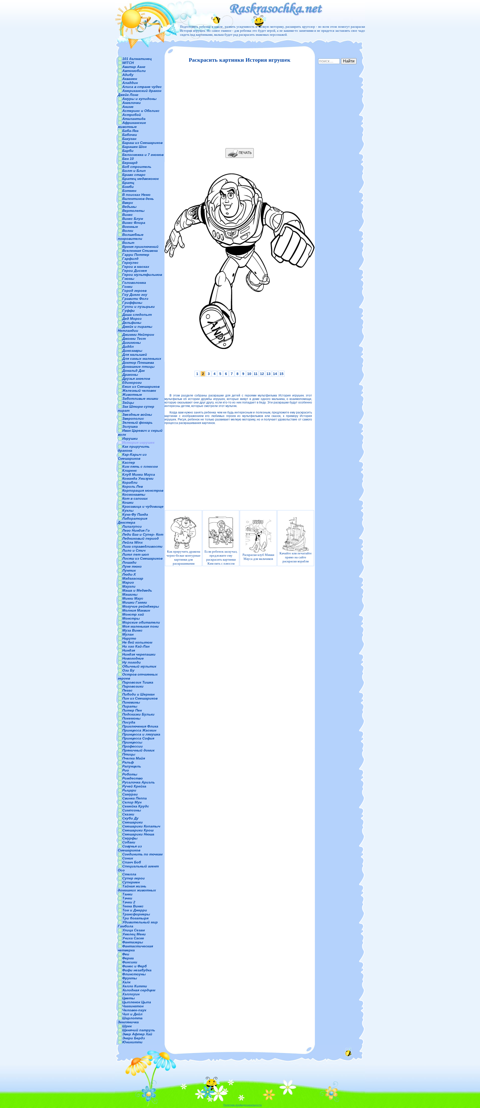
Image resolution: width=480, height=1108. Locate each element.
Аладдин (130, 83)
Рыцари (129, 790)
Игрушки (130, 438)
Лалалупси (132, 526)
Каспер (128, 462)
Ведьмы (129, 207)
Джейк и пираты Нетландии (135, 329)
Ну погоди (131, 662)
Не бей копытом (137, 642)
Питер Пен (132, 710)
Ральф (128, 762)
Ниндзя (128, 650)
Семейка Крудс (135, 806)
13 (268, 374)
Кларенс (129, 470)
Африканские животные (132, 125)
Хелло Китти (134, 986)
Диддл (128, 347)
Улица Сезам (133, 930)
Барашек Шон (134, 147)
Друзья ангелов (136, 378)
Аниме (128, 107)
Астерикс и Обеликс (141, 111)
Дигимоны (131, 343)
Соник (127, 858)
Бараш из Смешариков (142, 143)
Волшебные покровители (131, 237)
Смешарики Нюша (138, 834)
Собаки (128, 842)
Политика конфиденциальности (242, 1105)
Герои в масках (135, 267)
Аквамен (129, 79)
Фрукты (129, 978)
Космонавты (133, 494)
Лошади (129, 562)
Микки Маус (132, 598)
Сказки (128, 814)
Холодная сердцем (138, 990)
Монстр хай (133, 614)
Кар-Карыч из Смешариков (132, 456)
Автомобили (134, 71)
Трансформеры (136, 914)
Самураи (130, 794)
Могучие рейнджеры (140, 606)
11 (256, 374)
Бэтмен (129, 191)
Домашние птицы (138, 367)
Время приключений (140, 247)
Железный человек (139, 390)
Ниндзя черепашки (139, 654)
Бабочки (129, 135)
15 (282, 374)
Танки (127, 894)
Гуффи (128, 311)
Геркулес (130, 263)
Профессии (132, 746)
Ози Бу (128, 670)
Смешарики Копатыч (141, 826)
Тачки (127, 898)
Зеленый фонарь (137, 422)
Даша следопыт (137, 315)
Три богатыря (135, 918)
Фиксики (129, 962)
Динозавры (132, 351)
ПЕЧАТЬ (245, 153)
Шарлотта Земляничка (130, 1020)
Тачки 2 (128, 902)
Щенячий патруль (138, 1030)
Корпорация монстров (142, 490)
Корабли (130, 482)
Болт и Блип (134, 171)
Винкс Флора (133, 223)
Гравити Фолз (135, 299)
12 (262, 374)
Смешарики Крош (138, 830)
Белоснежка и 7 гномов (143, 155)
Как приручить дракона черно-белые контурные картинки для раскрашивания (183, 557)
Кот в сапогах (135, 498)
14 (275, 374)
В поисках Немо (136, 195)
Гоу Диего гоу (134, 295)
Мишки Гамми (134, 602)
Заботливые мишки (140, 398)
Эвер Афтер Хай (137, 1034)
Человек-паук (134, 1010)
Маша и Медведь (137, 590)
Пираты (129, 706)
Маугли (129, 586)
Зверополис (133, 418)
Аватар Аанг (133, 67)
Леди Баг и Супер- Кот (142, 534)
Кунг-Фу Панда (135, 514)
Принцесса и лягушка (141, 734)
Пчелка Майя (133, 758)
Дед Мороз (132, 319)
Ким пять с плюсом (140, 466)
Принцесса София (138, 738)
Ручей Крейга (134, 786)
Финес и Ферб (134, 966)
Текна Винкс (133, 906)
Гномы (128, 279)
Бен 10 (128, 159)
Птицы (128, 754)
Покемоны (131, 718)
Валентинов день (138, 199)
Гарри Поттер (135, 255)
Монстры (131, 618)
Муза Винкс (132, 630)
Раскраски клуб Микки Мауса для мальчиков (258, 557)
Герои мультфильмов (142, 275)
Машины (130, 594)
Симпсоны (131, 810)
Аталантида (134, 119)
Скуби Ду (130, 818)
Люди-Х (129, 574)
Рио (125, 770)
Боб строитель (136, 167)
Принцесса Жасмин (139, 730)
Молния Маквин (136, 610)
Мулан (128, 634)
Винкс (127, 215)
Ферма (128, 958)
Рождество (132, 778)
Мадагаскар (132, 578)
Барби (128, 151)
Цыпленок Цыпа (136, 1002)
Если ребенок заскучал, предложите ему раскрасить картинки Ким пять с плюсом (220, 557)
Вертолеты (133, 211)
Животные (132, 394)
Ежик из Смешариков (141, 386)
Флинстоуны (134, 974)
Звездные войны (137, 414)
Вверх (127, 203)
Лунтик (129, 570)
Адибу (128, 75)
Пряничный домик (138, 750)
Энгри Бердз (133, 1038)
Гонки (127, 287)
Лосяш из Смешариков (142, 558)
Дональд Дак (133, 370)
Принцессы (132, 742)
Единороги (132, 382)
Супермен (131, 882)
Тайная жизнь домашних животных (137, 888)
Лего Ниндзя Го (136, 530)
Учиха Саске (133, 938)
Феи (125, 954)
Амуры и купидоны (139, 99)
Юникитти (132, 1042)
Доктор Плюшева (138, 363)
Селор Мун (132, 802)
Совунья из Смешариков (130, 848)
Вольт (128, 243)
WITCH (128, 63)
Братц (128, 183)
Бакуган (129, 139)
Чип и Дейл (132, 1014)
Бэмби (128, 187)
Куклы (128, 510)
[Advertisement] (238, 106)
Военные (130, 227)
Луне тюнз (132, 566)
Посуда (128, 722)
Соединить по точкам (142, 854)
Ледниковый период (140, 538)
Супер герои (133, 878)
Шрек (127, 1026)
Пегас (127, 690)
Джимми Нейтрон (138, 335)
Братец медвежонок (140, 179)
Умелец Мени (134, 934)
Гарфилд (130, 259)
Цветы (128, 998)
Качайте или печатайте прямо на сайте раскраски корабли (296, 557)
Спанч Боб (131, 862)
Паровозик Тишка (137, 682)
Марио (128, 582)
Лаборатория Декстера (132, 520)
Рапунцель (131, 766)
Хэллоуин (131, 994)
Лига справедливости (142, 546)
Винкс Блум (132, 219)
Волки (127, 231)
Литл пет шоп (135, 554)
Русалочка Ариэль (138, 782)
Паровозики (133, 686)
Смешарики (132, 822)
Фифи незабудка (137, 970)
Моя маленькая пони (140, 626)
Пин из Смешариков (140, 698)
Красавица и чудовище (143, 506)
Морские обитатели (141, 622)
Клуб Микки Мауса (138, 474)
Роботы (129, 774)
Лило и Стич (134, 550)
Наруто (129, 638)
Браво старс (134, 175)
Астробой (131, 115)
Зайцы (128, 402)
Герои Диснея (134, 271)
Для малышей (134, 355)
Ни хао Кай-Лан (136, 646)
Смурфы (130, 838)
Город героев (134, 291)
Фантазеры (132, 942)
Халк (126, 982)
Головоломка (134, 283)
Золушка (130, 426)
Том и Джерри (134, 910)
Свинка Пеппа (134, 798)
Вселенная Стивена (140, 251)
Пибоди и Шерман (138, 694)
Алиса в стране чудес (142, 87)
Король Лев (132, 486)
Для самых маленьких (141, 359)
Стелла (129, 874)
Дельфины (131, 323)
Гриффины (132, 303)
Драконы (130, 374)
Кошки (128, 502)
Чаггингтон (133, 1006)
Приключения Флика (140, 726)
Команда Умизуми (138, 478)
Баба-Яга (130, 131)
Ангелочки (131, 103)
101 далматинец (137, 59)
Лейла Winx (132, 542)
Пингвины (131, 702)
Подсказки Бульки (138, 714)
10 (249, 374)
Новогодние (133, 658)
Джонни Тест (134, 339)
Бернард (130, 163)
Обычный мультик (139, 666)
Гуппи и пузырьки (138, 307)
